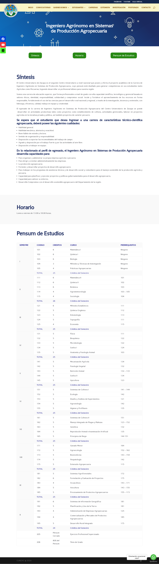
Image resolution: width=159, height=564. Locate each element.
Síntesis (35, 55)
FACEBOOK (118, 2)
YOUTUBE (127, 2)
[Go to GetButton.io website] (153, 561)
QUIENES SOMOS (60, 7)
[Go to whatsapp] (153, 557)
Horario (79, 55)
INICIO (30, 7)
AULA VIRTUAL (137, 2)
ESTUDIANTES (77, 7)
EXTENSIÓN (105, 7)
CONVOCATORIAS (43, 7)
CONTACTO (146, 7)
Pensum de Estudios (123, 55)
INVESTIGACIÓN (119, 7)
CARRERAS (93, 7)
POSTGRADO (133, 7)
